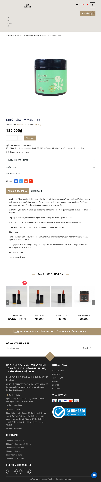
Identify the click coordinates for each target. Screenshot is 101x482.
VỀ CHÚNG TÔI (58, 371)
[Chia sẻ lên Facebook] (16, 181)
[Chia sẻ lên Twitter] (21, 181)
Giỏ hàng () (87, 14)
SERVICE (55, 385)
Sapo (68, 479)
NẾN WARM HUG (84, 316)
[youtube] (28, 471)
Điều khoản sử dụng (14, 455)
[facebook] (8, 471)
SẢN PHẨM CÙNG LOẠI (50, 274)
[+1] (31, 181)
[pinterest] (15, 471)
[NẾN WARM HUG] (84, 296)
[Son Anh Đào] (16, 296)
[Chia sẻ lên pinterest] (26, 181)
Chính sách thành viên (15, 458)
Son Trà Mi (39, 316)
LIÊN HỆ (55, 382)
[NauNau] (27, 5)
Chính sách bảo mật (14, 451)
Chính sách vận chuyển (15, 440)
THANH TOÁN (57, 378)
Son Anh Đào (17, 316)
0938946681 (84, 5)
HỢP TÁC (56, 374)
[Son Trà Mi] (39, 296)
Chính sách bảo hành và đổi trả (18, 444)
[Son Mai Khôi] (61, 296)
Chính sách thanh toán (15, 448)
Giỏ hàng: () (10, 23)
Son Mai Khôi (61, 316)
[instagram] (21, 471)
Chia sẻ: (9, 181)
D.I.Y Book (56, 389)
